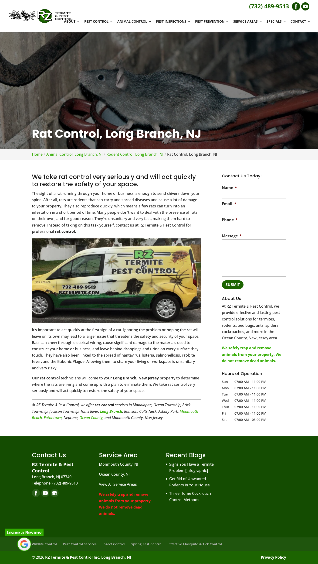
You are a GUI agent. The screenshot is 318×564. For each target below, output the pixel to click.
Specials (274, 22)
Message (232, 236)
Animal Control (132, 22)
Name (229, 187)
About (69, 22)
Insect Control (114, 544)
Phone (230, 219)
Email (229, 203)
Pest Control (96, 22)
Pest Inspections (171, 22)
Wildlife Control (44, 544)
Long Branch (111, 411)
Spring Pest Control (146, 544)
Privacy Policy (273, 557)
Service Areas (245, 22)
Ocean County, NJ (114, 474)
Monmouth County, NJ (118, 464)
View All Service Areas (118, 484)
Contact (298, 22)
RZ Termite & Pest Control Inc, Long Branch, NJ (88, 557)
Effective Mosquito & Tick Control (195, 544)
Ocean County (91, 417)
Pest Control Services (80, 544)
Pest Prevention (209, 22)
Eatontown (53, 417)
